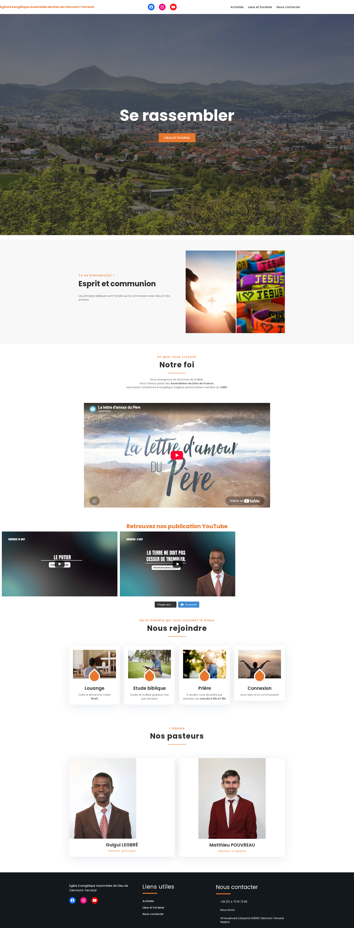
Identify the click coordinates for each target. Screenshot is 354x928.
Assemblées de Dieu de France (192, 383)
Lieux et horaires (260, 7)
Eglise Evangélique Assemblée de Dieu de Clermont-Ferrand (47, 7)
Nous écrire (227, 910)
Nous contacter (288, 7)
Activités (237, 7)
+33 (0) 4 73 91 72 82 (233, 901)
